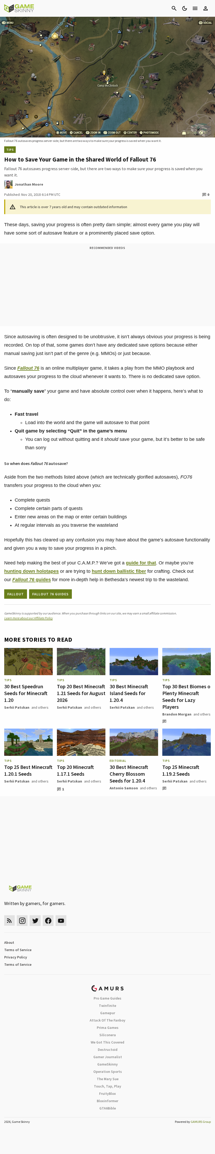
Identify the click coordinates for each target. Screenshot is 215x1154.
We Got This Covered (107, 1042)
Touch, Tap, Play (107, 1086)
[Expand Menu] (195, 8)
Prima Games (108, 1027)
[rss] (9, 920)
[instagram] (22, 920)
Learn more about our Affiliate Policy (28, 618)
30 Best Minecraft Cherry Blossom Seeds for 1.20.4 (129, 774)
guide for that (141, 562)
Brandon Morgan (176, 714)
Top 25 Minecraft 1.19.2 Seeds (180, 770)
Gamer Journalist (107, 1057)
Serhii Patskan (16, 707)
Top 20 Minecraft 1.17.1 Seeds (75, 770)
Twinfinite (107, 1005)
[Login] (205, 8)
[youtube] (61, 920)
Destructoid (107, 1049)
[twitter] (35, 920)
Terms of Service (17, 949)
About (9, 942)
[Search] (174, 8)
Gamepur (107, 1013)
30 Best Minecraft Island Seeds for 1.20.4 (129, 693)
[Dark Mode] (184, 8)
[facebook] (48, 920)
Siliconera (107, 1035)
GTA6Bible (107, 1108)
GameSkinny (107, 1064)
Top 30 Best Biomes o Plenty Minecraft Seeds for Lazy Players (186, 696)
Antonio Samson (124, 788)
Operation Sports (107, 1071)
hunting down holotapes (31, 571)
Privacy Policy (15, 957)
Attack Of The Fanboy (107, 1020)
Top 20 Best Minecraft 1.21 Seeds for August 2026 (81, 693)
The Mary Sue (108, 1079)
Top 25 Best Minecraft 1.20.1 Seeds (28, 770)
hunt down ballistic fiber (119, 571)
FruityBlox (107, 1093)
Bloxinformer (107, 1100)
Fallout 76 (28, 368)
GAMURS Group (201, 1122)
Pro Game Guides (107, 998)
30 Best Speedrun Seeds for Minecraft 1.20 (25, 693)
